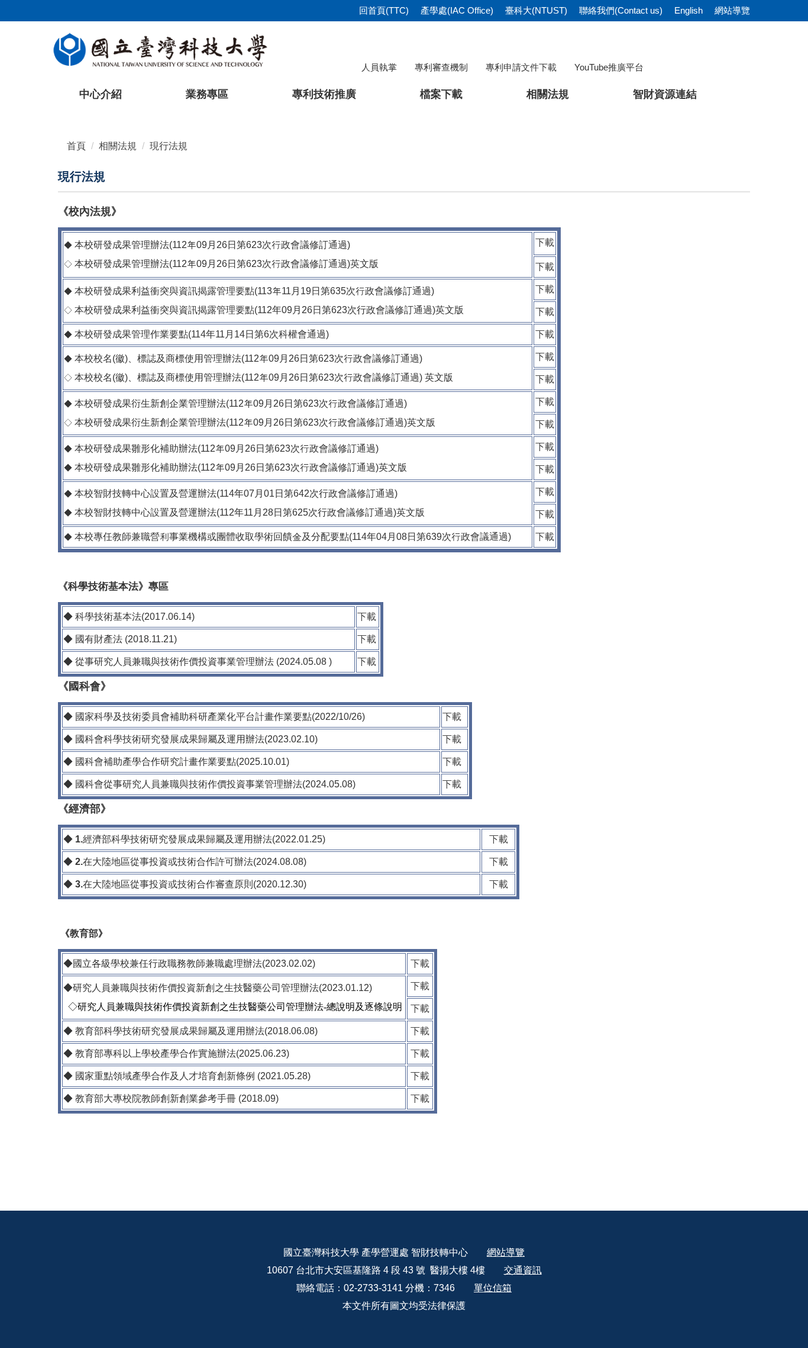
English (688, 10)
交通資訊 (523, 1270)
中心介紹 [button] (100, 94)
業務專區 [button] (207, 94)
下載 (544, 242)
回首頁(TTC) (384, 10)
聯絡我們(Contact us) (620, 10)
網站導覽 (732, 10)
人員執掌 (379, 67)
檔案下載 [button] (441, 94)
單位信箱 (493, 1288)
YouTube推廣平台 (609, 67)
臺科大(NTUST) (536, 10)
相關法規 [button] (547, 94)
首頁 (76, 146)
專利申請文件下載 (521, 67)
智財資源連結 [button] (665, 94)
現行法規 (169, 146)
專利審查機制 (441, 67)
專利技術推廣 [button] (324, 94)
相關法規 (118, 146)
